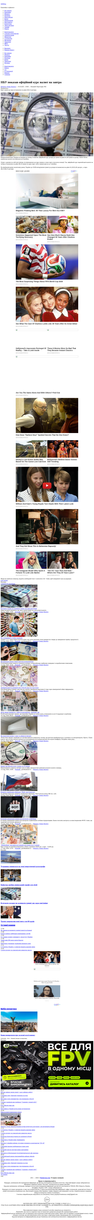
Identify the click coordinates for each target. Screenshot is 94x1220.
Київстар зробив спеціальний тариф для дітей (19, 885)
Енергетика (8, 24)
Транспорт (7, 42)
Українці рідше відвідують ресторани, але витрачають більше (28, 1126)
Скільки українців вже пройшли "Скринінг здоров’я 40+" (19, 1102)
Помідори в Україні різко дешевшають (13, 1140)
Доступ (6, 45)
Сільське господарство (11, 33)
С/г (5, 69)
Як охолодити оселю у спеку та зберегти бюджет (16, 736)
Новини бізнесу (9, 50)
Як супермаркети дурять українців (11, 638)
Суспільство (8, 38)
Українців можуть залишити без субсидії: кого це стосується (19, 687)
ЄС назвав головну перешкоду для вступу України (16, 937)
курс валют (4, 580)
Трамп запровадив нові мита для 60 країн (17, 921)
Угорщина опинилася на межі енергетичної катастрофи (23, 866)
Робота (6, 68)
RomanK (17, 612)
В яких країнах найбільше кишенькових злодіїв (15, 933)
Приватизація (8, 20)
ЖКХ (6, 43)
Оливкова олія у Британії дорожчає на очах (14, 1095)
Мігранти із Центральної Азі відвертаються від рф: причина (19, 1153)
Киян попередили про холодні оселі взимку (18, 1035)
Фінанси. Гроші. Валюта (8, 86)
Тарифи (6, 27)
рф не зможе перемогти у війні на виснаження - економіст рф (20, 712)
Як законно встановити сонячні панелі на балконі (16, 930)
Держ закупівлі (9, 25)
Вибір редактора (9, 1009)
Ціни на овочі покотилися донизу (11, 1112)
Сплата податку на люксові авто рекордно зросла (16, 950)
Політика (7, 15)
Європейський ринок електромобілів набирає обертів (17, 1156)
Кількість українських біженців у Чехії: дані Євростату (18, 792)
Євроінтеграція (9, 35)
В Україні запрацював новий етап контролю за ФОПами (18, 819)
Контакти (7, 48)
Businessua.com (45, 1178)
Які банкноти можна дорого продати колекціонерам (17, 661)
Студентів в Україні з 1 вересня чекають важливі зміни (18, 947)
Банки (6, 19)
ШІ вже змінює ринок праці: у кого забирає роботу (17, 1092)
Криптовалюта (9, 32)
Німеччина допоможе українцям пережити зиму (16, 943)
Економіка (7, 12)
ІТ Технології (8, 71)
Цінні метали (8, 17)
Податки (7, 63)
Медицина (7, 40)
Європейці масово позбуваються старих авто (15, 1146)
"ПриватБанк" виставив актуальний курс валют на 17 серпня (20, 845)
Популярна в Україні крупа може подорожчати (15, 1109)
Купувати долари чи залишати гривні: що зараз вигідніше (19, 608)
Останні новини (8, 925)
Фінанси (7, 14)
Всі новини (8, 10)
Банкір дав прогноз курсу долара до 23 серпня (15, 766)
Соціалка (7, 74)
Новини (6, 73)
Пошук (6, 29)
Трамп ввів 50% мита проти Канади (12, 940)
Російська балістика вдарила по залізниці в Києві (16, 1136)
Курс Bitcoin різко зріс (7, 1105)
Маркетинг (7, 37)
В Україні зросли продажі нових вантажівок (14, 1149)
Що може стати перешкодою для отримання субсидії (17, 1099)
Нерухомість (8, 22)
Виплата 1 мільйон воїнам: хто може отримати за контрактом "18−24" (23, 1143)
